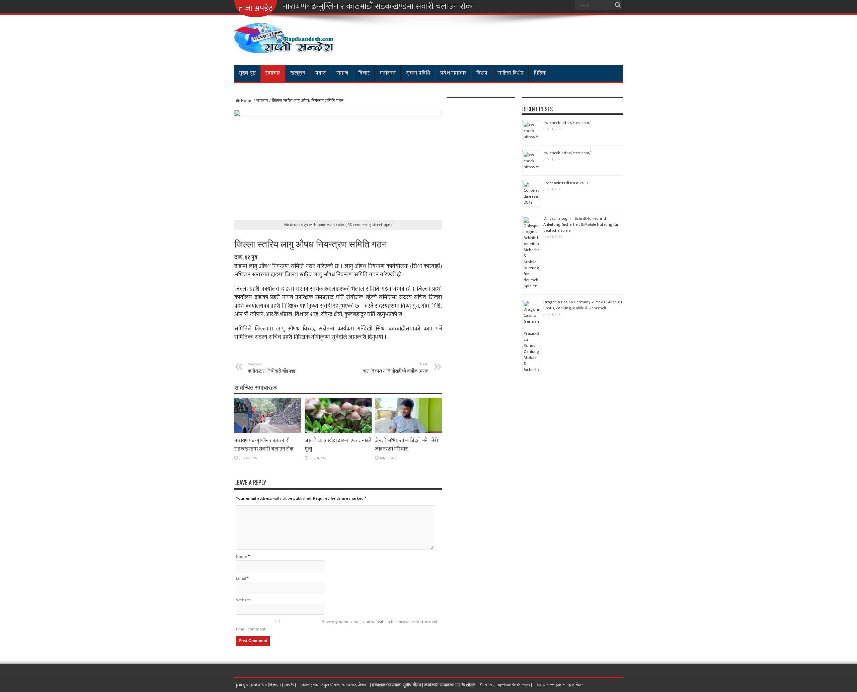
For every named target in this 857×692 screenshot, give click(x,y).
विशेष (481, 73)
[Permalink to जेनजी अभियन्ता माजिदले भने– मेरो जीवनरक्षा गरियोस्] (408, 431)
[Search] (618, 5)
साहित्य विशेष (510, 73)
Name (241, 556)
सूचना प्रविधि (418, 73)
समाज (342, 73)
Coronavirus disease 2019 (565, 183)
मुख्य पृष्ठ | (242, 685)
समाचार (272, 73)
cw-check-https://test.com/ (567, 122)
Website (243, 600)
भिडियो (540, 73)
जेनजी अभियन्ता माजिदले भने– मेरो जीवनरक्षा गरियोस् (406, 444)
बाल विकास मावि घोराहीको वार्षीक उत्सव (395, 368)
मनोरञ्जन (388, 73)
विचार (364, 73)
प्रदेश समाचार (453, 73)
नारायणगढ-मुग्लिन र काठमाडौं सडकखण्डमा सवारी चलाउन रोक (377, 6)
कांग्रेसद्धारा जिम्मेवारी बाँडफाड (272, 368)
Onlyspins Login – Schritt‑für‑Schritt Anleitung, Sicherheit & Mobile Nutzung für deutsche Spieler (581, 224)
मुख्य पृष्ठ (247, 73)
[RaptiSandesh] (284, 48)
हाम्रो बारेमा (259, 685)
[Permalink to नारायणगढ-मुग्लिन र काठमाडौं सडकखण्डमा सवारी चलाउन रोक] (267, 431)
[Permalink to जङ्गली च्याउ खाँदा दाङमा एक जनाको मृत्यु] (338, 431)
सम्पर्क (289, 685)
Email (241, 578)
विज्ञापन (275, 685)
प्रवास (320, 73)
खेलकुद (297, 73)
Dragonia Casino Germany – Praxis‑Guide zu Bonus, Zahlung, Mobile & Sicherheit (582, 305)
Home (246, 100)
